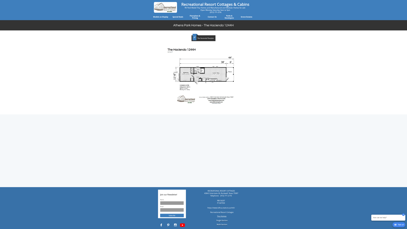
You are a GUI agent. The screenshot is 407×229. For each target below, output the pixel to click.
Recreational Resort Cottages (222, 212)
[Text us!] (399, 225)
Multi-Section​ (222, 224)
